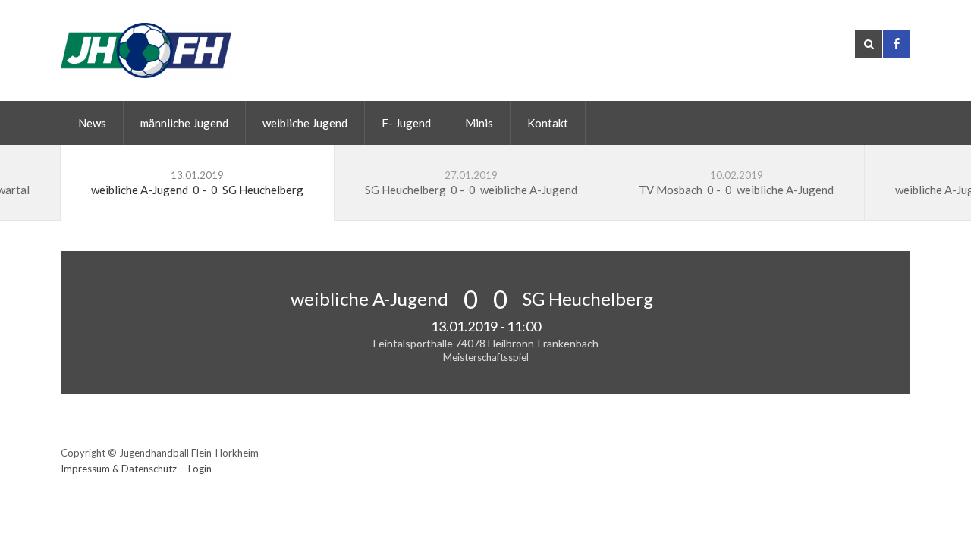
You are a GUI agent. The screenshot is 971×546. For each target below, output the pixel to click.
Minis (479, 123)
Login (200, 469)
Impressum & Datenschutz (119, 469)
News (92, 123)
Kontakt (547, 123)
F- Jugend (406, 123)
